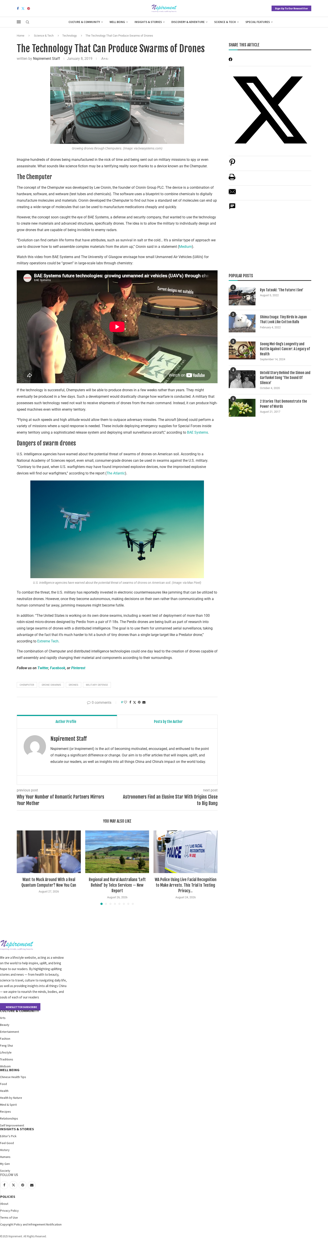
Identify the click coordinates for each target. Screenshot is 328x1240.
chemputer (27, 684)
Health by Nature (11, 1097)
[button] (23, 867)
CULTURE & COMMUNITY (19, 1010)
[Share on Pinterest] (232, 164)
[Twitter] (23, 8)
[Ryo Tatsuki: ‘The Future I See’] (242, 296)
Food (3, 1083)
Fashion (5, 1038)
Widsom (5, 1066)
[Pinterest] (28, 8)
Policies (7, 1196)
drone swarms (51, 684)
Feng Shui (6, 1045)
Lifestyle (6, 1052)
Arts (3, 1017)
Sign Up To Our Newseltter (291, 8)
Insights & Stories (148, 22)
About (4, 1203)
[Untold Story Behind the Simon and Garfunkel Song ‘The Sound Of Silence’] (242, 379)
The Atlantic (115, 473)
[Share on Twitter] (134, 702)
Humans (5, 1156)
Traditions (6, 1059)
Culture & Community (84, 22)
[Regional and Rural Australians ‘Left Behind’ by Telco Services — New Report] (117, 851)
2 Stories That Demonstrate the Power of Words (283, 403)
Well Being (117, 22)
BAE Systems (197, 432)
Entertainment (9, 1031)
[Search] (27, 22)
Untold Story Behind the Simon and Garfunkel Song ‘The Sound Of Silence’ (285, 378)
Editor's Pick (8, 1136)
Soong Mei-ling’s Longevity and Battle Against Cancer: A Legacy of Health (285, 349)
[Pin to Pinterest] (139, 702)
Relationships (9, 1118)
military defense (97, 684)
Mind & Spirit (8, 1104)
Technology (69, 35)
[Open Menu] (19, 22)
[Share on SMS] (232, 209)
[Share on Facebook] (130, 702)
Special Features (257, 22)
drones (73, 684)
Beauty (4, 1024)
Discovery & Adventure (188, 22)
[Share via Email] (143, 702)
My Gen (5, 1163)
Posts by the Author (168, 721)
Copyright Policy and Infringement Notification (31, 1224)
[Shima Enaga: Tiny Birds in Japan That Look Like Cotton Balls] (242, 323)
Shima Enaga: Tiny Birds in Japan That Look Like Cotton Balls (283, 319)
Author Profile (66, 721)
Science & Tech (225, 22)
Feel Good (7, 1143)
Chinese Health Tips (13, 1077)
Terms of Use (9, 1217)
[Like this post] (125, 702)
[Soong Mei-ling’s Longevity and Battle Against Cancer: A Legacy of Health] (242, 350)
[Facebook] (18, 8)
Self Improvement (12, 1125)
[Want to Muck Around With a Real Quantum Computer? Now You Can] (49, 851)
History (5, 1149)
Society (5, 1170)
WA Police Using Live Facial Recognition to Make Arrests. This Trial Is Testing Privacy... (185, 885)
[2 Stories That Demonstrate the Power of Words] (242, 408)
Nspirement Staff (46, 58)
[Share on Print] (232, 179)
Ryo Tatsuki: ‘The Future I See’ (281, 290)
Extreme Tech (47, 641)
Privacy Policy (9, 1210)
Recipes (5, 1111)
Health (4, 1090)
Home (20, 35)
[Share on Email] (232, 194)
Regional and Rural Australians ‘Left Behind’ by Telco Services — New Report (117, 885)
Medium (185, 246)
